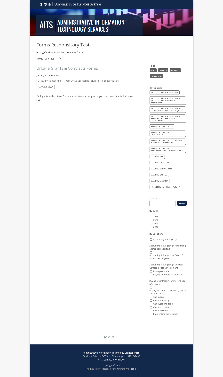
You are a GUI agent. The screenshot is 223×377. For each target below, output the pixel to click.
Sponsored (156, 76)
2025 (155, 220)
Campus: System (159, 174)
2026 (155, 216)
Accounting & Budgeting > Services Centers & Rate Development (165, 118)
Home (39, 58)
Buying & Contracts (162, 126)
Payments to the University (165, 186)
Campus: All (157, 156)
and (153, 70)
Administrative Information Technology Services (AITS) (111, 352)
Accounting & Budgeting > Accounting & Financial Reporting (165, 100)
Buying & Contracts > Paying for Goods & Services (166, 141)
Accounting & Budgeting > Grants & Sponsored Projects (92, 81)
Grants (163, 70)
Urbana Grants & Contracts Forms (67, 68)
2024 (155, 223)
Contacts (111, 336)
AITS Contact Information (111, 359)
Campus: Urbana (45, 87)
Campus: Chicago (160, 162)
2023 (155, 227)
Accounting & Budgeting (49, 81)
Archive (49, 58)
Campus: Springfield (161, 168)
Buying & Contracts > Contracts (162, 133)
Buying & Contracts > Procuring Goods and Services (167, 149)
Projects (175, 70)
